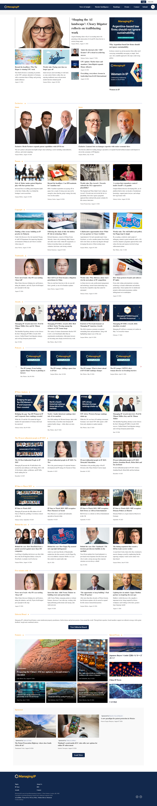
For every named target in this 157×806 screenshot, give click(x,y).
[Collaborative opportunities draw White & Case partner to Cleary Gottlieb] (94, 221)
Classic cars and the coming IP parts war (60, 697)
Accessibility (18, 797)
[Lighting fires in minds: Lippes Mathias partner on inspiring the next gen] (127, 582)
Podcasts (18, 348)
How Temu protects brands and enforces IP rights (127, 278)
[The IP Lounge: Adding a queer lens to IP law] (63, 358)
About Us (39, 784)
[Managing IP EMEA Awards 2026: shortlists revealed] (127, 313)
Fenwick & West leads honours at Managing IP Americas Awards (92, 324)
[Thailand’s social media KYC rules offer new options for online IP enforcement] (78, 726)
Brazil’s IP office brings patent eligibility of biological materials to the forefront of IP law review (92, 695)
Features (18, 635)
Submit (145, 7)
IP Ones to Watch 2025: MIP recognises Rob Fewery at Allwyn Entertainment (94, 509)
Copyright (18, 209)
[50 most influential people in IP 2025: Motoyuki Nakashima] (94, 449)
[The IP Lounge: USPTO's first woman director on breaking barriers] (123, 358)
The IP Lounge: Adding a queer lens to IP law (63, 369)
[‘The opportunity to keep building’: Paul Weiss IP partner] (94, 582)
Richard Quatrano (52, 250)
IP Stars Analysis (21, 392)
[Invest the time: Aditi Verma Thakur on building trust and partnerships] (62, 582)
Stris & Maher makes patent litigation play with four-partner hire (28, 184)
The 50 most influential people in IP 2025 (30, 438)
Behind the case (21, 524)
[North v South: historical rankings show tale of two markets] (62, 403)
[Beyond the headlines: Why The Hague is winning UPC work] (28, 57)
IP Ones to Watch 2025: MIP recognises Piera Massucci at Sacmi (62, 509)
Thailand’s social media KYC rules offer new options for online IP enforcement (77, 744)
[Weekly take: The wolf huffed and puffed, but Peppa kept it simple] (127, 221)
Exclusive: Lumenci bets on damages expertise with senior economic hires (104, 146)
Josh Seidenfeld (83, 678)
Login (143, 2)
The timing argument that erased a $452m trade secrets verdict (125, 547)
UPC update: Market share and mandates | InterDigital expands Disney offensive (92, 64)
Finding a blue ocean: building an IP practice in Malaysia (28, 232)
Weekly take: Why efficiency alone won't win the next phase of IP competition (94, 278)
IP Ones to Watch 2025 (23, 486)
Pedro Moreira (83, 700)
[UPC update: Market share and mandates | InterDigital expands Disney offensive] (75, 64)
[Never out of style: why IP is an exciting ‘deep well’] (29, 267)
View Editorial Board (78, 627)
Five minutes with (21, 570)
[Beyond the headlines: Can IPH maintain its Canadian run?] (62, 172)
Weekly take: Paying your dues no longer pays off (55, 68)
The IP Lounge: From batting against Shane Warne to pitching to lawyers (32, 370)
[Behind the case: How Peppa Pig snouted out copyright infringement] (62, 536)
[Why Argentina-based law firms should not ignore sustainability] (125, 29)
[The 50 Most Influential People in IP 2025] (29, 449)
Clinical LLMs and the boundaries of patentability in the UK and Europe (28, 696)
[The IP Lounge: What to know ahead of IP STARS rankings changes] (93, 358)
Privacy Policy (33, 797)
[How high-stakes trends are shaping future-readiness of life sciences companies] (92, 660)
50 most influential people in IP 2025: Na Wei (62, 461)
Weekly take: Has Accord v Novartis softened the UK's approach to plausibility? (93, 185)
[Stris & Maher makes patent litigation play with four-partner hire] (29, 172)
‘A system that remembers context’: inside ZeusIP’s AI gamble (125, 184)
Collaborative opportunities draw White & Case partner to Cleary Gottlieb (94, 232)
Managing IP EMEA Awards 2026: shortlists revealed (125, 324)
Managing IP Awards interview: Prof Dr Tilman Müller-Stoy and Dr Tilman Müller (29, 325)
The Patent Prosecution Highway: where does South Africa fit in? (33, 744)
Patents (17, 107)
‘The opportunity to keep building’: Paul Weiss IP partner (94, 593)
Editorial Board (20, 614)
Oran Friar (19, 700)
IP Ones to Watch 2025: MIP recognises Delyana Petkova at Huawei (127, 509)
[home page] (12, 7)
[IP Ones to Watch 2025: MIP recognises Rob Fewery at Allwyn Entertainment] (94, 497)
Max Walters (116, 250)
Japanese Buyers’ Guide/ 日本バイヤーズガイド (125, 656)
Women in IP (114, 89)
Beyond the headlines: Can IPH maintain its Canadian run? (62, 184)
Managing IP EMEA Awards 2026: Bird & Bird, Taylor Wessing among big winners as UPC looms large (62, 325)
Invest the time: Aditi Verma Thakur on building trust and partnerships (61, 593)
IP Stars (17, 787)
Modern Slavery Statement (45, 797)
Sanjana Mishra (75, 44)
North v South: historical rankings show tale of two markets (62, 415)
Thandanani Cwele (20, 748)
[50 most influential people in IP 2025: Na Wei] (62, 449)
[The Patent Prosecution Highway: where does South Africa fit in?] (35, 726)
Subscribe (150, 2)
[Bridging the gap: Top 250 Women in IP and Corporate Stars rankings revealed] (29, 403)
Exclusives (19, 103)
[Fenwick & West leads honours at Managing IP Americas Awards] (94, 313)
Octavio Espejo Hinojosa (107, 721)
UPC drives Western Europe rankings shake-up (93, 415)
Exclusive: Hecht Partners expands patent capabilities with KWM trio (39, 146)
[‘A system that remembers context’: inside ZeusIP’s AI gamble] (127, 172)
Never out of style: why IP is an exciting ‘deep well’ (29, 278)
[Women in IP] (125, 74)
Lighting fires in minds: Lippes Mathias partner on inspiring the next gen (127, 593)
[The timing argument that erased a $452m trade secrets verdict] (127, 536)
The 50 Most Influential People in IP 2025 (27, 461)
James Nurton (18, 247)
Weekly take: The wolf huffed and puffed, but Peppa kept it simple (127, 232)
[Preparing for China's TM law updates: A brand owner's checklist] (45, 660)
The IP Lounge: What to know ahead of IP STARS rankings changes (93, 369)
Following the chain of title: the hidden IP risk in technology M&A (61, 232)
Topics (16, 784)
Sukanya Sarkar (85, 58)
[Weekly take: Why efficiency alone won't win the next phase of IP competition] (94, 267)
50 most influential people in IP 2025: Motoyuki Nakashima (93, 461)
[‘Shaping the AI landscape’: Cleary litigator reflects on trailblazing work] (42, 32)
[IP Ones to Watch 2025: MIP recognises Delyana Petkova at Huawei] (127, 497)
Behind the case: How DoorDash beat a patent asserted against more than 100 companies (28, 548)
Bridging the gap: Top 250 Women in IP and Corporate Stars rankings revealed (29, 415)
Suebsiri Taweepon (63, 748)
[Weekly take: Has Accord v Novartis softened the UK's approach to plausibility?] (94, 172)
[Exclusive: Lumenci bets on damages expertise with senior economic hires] (109, 126)
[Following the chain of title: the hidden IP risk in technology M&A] (62, 221)
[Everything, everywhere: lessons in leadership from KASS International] (75, 76)
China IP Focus (115, 680)
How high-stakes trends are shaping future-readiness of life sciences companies (92, 674)
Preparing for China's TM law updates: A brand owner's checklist (43, 673)
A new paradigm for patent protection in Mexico (118, 718)
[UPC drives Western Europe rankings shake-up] (94, 403)
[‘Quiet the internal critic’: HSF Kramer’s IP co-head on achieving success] (75, 52)
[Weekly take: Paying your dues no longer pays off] (56, 57)
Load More (78, 755)
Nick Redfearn (51, 700)
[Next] (141, 366)
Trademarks (19, 256)
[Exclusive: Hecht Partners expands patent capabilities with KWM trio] (46, 126)
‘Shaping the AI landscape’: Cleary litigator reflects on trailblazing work (89, 26)
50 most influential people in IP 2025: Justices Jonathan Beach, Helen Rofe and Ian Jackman (127, 462)
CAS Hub (113, 702)
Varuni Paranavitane (85, 204)
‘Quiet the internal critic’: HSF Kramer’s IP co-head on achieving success (93, 52)
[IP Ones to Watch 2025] (29, 497)
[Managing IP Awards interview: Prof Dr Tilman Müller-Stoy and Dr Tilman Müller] (29, 313)
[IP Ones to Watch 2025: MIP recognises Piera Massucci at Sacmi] (62, 497)
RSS (38, 787)
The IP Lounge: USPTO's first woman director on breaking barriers (123, 369)
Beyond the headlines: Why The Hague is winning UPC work (26, 68)
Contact (136, 7)
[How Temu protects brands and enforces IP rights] (127, 267)
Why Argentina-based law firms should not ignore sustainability (124, 45)
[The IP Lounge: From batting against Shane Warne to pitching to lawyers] (33, 358)
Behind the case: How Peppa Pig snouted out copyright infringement (62, 547)
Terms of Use (25, 797)
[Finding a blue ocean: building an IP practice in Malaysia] (29, 221)
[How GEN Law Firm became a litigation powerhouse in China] (62, 267)
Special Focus (114, 635)
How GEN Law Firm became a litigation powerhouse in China (62, 278)
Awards (18, 302)
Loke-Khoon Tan (21, 678)
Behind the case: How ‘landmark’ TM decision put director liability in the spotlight (93, 548)
